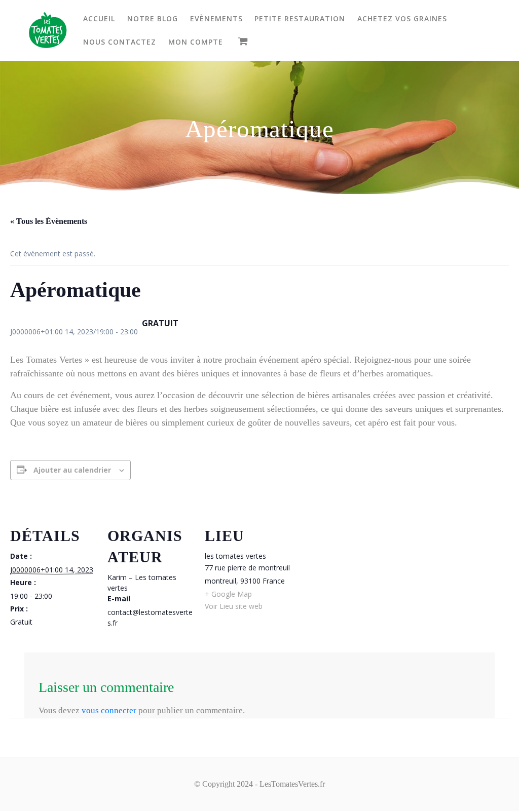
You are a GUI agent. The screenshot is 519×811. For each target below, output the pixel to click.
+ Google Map (228, 594)
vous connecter (109, 710)
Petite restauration (299, 18)
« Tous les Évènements (48, 221)
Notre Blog (152, 18)
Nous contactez (119, 42)
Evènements (216, 18)
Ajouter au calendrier (72, 470)
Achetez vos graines (402, 18)
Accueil (99, 18)
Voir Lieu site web (234, 606)
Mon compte (195, 42)
